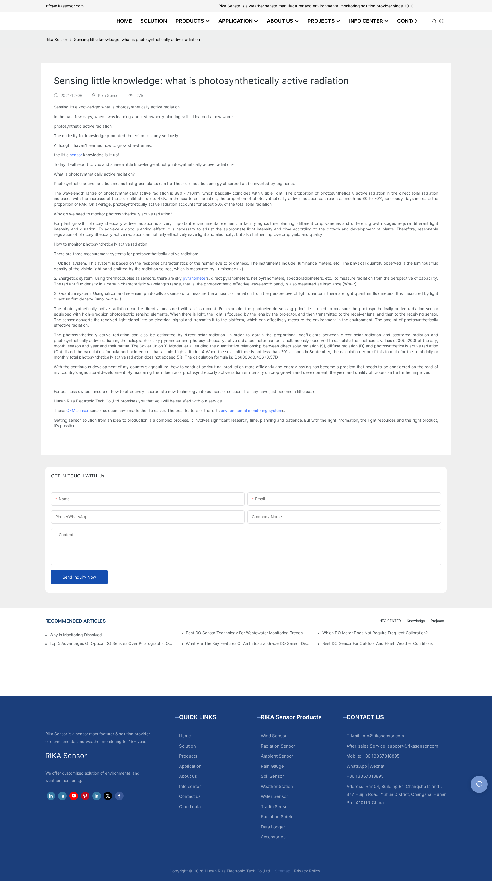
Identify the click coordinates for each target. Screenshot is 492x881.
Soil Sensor (272, 776)
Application (190, 766)
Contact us (190, 796)
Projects (437, 621)
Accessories (273, 836)
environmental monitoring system (251, 410)
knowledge (416, 621)
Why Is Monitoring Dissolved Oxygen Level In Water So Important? (80, 634)
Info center (190, 786)
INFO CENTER (389, 621)
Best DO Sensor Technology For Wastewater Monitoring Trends (244, 633)
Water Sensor (274, 796)
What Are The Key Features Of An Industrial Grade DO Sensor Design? (248, 643)
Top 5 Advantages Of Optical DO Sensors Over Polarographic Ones (112, 643)
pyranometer (195, 278)
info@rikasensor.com (64, 5)
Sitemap (282, 870)
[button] (415, 21)
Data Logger (273, 826)
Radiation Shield (277, 816)
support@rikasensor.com (413, 746)
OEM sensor (77, 410)
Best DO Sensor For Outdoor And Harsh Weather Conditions (377, 643)
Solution (187, 746)
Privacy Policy (307, 870)
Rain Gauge (272, 766)
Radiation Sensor (278, 746)
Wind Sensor (274, 735)
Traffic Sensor (275, 806)
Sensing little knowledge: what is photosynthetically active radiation (137, 39)
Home (185, 735)
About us (188, 776)
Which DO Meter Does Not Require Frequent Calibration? (375, 633)
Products (188, 756)
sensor (76, 154)
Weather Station (277, 786)
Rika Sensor (56, 39)
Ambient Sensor (277, 756)
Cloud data (190, 806)
